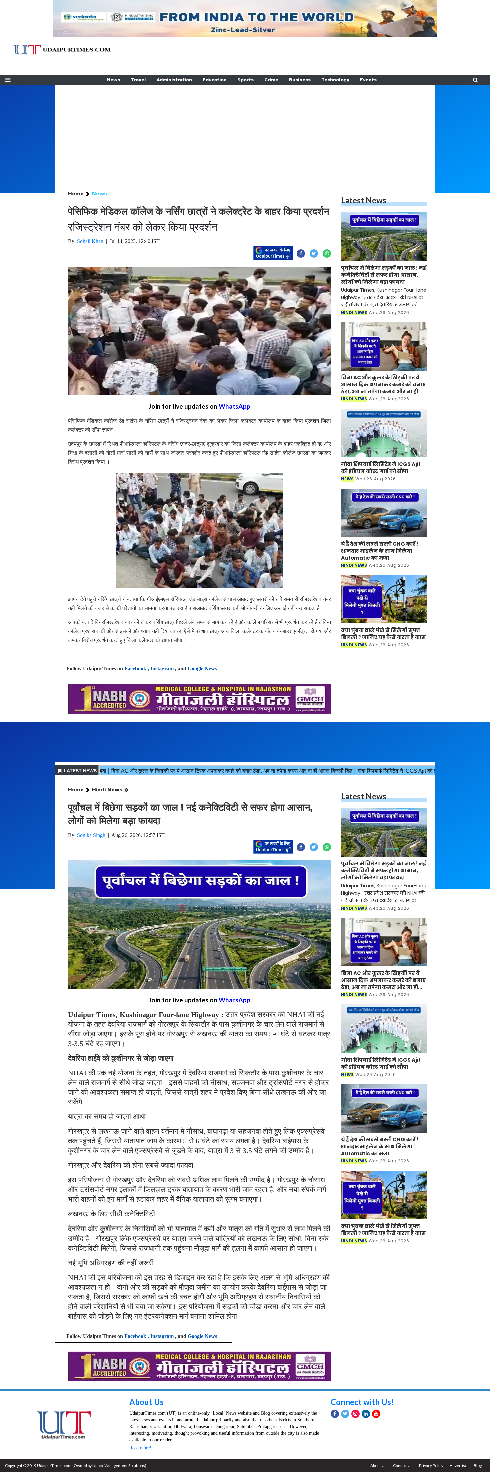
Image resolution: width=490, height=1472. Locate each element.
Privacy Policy (431, 1465)
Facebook (135, 668)
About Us (146, 1402)
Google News (202, 668)
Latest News (363, 200)
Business (300, 79)
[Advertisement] (245, 131)
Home (76, 193)
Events (368, 79)
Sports (245, 79)
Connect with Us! (362, 1402)
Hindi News (107, 789)
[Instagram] (355, 1414)
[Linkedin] (366, 1414)
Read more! (140, 1447)
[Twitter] (345, 1414)
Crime (271, 79)
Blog (478, 1465)
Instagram (162, 668)
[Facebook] (335, 1414)
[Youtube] (376, 1414)
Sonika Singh (91, 835)
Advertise (458, 1465)
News (113, 79)
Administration (174, 79)
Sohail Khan (90, 241)
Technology (335, 79)
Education (215, 79)
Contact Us (403, 1465)
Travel (138, 79)
